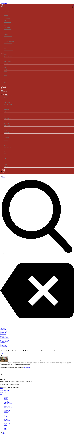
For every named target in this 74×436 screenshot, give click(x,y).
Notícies (3, 169)
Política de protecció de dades (4, 390)
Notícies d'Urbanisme (3, 343)
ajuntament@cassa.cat (5, 1)
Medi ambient (6, 80)
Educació (5, 77)
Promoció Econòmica (7, 61)
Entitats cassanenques (8, 56)
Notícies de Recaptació (3, 339)
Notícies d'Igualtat (3, 345)
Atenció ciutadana (7, 25)
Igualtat (5, 59)
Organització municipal (8, 32)
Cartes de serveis (7, 39)
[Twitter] (73, 5)
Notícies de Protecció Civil (4, 341)
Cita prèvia (4, 86)
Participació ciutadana (8, 18)
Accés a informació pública (8, 95)
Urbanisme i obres (7, 109)
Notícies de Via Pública (3, 344)
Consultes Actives (7, 27)
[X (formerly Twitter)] (2, 353)
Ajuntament (4, 94)
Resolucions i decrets (7, 22)
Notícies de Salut (2, 342)
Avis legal (1, 388)
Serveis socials (6, 63)
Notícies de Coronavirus (3, 331)
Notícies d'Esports (3, 334)
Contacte (4, 87)
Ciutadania (6, 54)
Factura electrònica (7, 29)
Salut (5, 158)
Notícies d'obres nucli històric (4, 338)
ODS (4, 116)
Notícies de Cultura (3, 332)
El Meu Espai (6, 15)
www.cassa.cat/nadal (27, 367)
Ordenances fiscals (7, 102)
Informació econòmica (8, 43)
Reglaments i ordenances (8, 36)
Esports (5, 67)
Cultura (5, 151)
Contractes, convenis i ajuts (9, 41)
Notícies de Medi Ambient (4, 337)
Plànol (3, 170)
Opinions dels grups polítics (8, 130)
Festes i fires (6, 143)
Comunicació (6, 13)
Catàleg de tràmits (7, 11)
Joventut (5, 71)
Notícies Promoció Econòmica (4, 340)
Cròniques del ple (2, 328)
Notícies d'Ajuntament (3, 329)
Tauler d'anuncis (6, 137)
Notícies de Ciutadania (3, 330)
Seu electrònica (6, 123)
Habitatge (5, 164)
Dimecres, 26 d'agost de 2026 (3, 3)
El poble (3, 53)
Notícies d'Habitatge (3, 335)
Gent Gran (5, 69)
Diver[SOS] (5, 75)
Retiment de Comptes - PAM (8, 50)
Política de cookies (3, 392)
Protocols (5, 48)
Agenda (3, 85)
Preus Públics (6, 34)
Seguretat (5, 82)
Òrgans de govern (7, 46)
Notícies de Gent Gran (3, 346)
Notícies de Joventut (3, 336)
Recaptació (6, 20)
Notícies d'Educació (3, 333)
